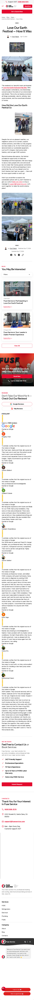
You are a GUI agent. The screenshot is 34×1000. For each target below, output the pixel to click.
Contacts (5, 935)
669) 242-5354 (17, 182)
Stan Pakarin (15, 36)
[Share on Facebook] (11, 255)
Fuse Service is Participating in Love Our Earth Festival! (16, 302)
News (17, 23)
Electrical (5, 913)
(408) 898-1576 (23, 2)
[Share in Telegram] (19, 255)
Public (4, 920)
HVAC (3, 905)
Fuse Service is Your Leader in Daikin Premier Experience (15, 334)
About (4, 928)
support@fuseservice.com (18, 184)
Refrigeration (6, 909)
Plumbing (5, 916)
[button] (27, 6)
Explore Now (7, 306)
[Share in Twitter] (15, 255)
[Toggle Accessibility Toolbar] (3, 989)
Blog (3, 932)
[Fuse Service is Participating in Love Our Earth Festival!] (17, 288)
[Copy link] (23, 255)
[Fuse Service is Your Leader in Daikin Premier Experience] (17, 320)
